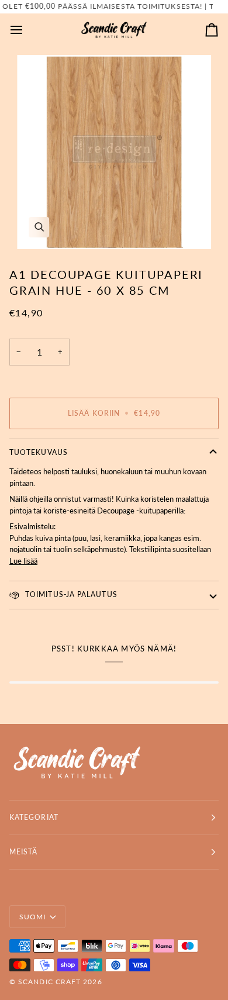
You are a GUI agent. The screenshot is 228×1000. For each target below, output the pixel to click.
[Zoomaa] (114, 152)
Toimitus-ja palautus (70, 594)
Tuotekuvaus (38, 452)
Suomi (32, 916)
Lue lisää (23, 560)
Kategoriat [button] (33, 817)
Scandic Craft (49, 981)
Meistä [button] (23, 851)
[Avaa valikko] (26, 30)
